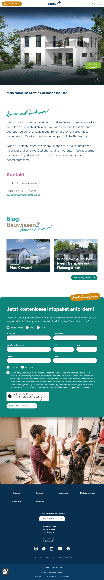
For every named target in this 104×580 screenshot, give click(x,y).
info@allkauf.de (48, 541)
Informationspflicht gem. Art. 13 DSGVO (71, 387)
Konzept (40, 493)
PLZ (55, 345)
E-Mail (56, 356)
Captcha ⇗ (41, 400)
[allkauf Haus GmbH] (54, 4)
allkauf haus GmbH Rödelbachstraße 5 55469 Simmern (49, 529)
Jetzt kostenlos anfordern (19, 406)
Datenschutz (51, 576)
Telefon (10, 356)
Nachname (58, 334)
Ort (78, 345)
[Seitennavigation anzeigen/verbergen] (99, 3)
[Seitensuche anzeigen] (93, 4)
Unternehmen (87, 493)
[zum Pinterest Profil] (68, 549)
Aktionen (64, 493)
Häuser (16, 493)
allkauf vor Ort (48, 519)
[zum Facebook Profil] (44, 549)
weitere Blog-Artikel (82, 277)
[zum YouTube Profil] (60, 549)
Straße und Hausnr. (15, 345)
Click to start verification (30, 397)
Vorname (11, 334)
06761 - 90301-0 (48, 538)
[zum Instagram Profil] (36, 549)
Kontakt (40, 501)
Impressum (64, 576)
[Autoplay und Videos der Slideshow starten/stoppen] (97, 79)
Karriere (16, 501)
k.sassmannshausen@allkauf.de (23, 194)
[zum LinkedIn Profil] (51, 549)
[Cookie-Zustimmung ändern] (5, 571)
